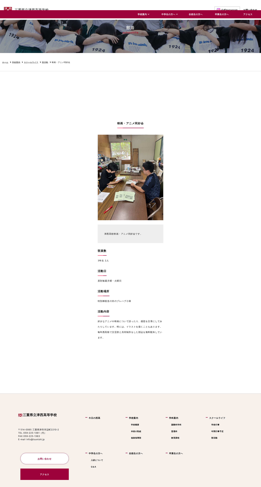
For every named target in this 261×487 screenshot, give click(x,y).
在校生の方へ (196, 14)
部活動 (214, 438)
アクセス (248, 14)
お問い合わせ (250, 10)
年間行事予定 (217, 431)
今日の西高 (94, 417)
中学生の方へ (168, 14)
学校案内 (143, 14)
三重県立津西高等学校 (40, 415)
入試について (97, 460)
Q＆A (93, 467)
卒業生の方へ (222, 14)
